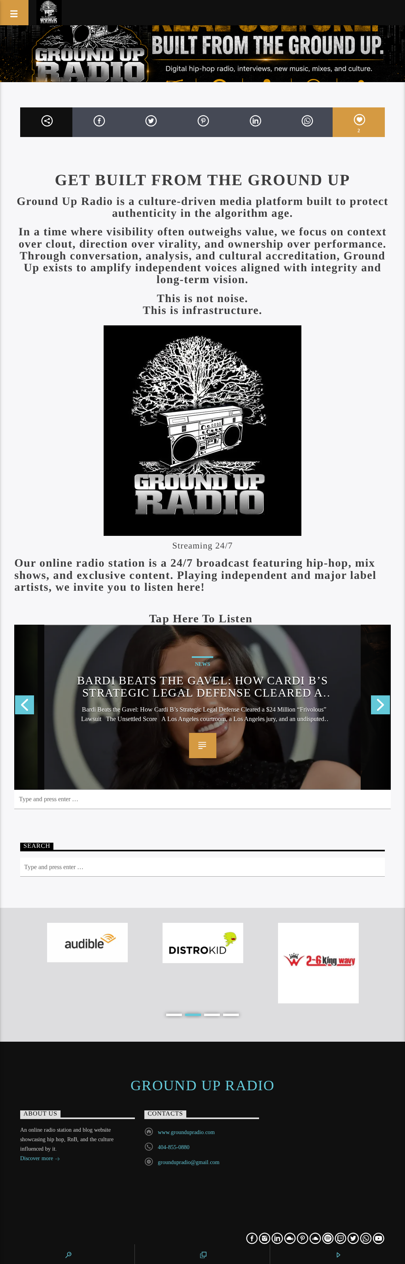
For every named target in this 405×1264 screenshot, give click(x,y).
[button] (202, 618)
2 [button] (193, 1015)
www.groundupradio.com (186, 1132)
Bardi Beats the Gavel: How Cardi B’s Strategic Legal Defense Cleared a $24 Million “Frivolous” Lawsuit (202, 685)
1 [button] (174, 1015)
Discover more (37, 1158)
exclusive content (123, 575)
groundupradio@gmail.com (189, 1162)
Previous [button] (24, 707)
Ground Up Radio (203, 1085)
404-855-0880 (173, 1147)
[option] (202, 707)
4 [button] (231, 1015)
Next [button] (381, 707)
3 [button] (212, 1015)
